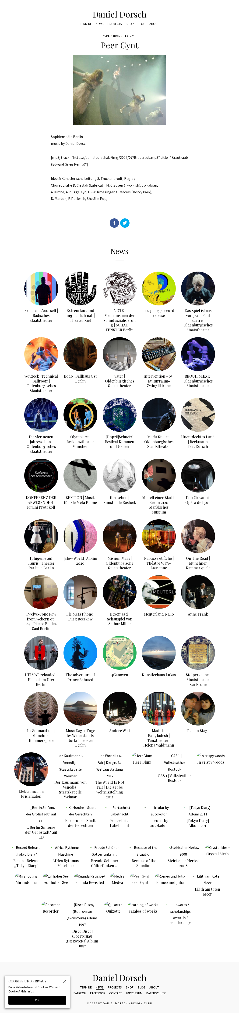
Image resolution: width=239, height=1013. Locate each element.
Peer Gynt (130, 35)
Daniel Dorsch (120, 14)
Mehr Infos (27, 991)
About (154, 24)
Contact (115, 993)
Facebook (97, 993)
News (100, 24)
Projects (115, 24)
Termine (86, 24)
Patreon (80, 993)
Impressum (134, 993)
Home (106, 35)
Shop (130, 24)
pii (150, 1003)
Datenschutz (156, 993)
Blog (141, 24)
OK (37, 1000)
